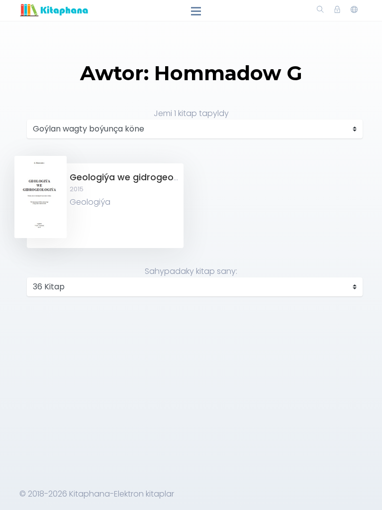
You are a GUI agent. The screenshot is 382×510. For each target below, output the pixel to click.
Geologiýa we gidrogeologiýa (135, 177)
